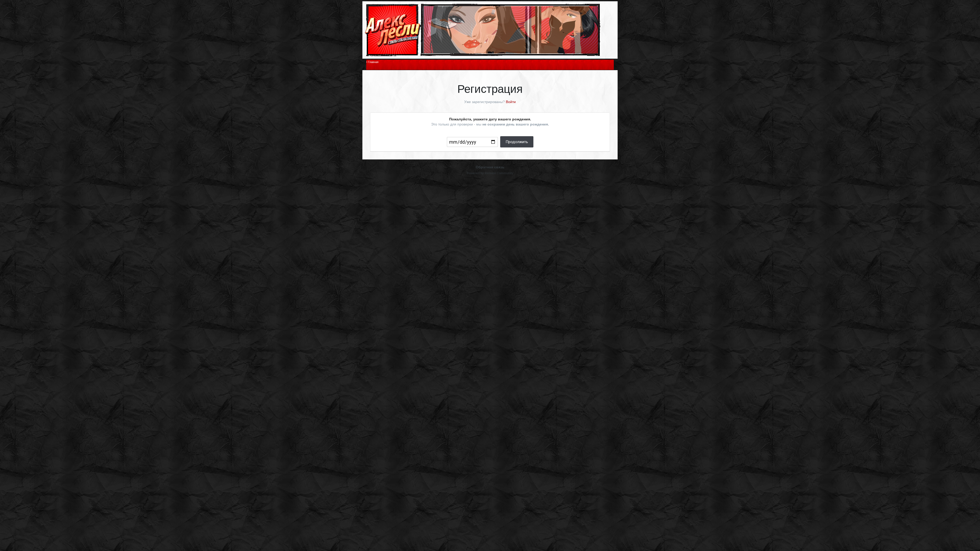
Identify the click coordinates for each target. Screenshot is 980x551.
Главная (372, 62)
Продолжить (517, 142)
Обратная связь (490, 167)
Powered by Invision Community (490, 173)
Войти (511, 102)
